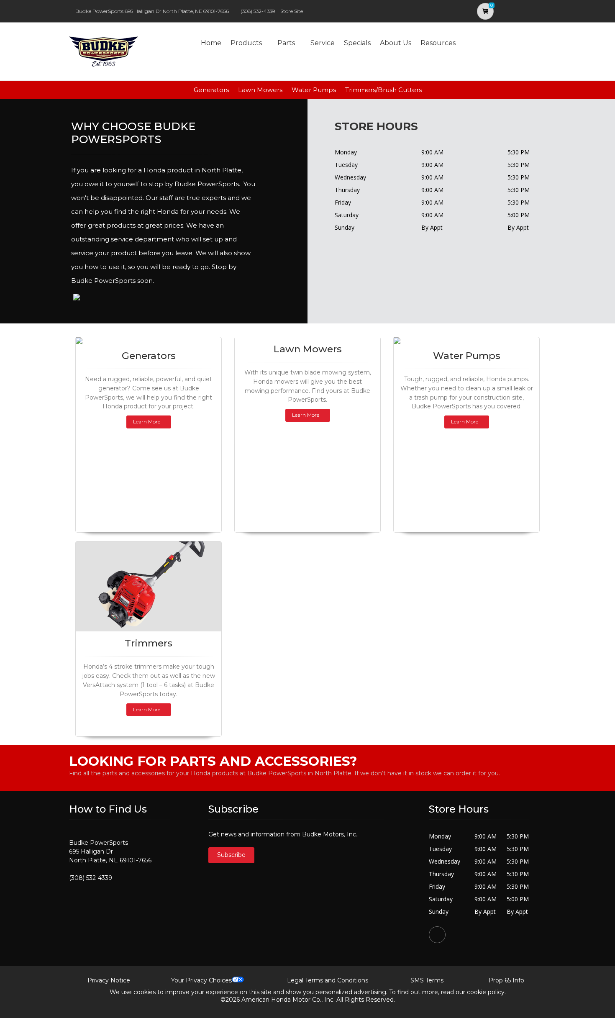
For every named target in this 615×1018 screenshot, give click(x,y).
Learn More (146, 421)
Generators (211, 90)
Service (322, 43)
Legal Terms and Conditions (327, 980)
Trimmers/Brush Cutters (383, 90)
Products (246, 43)
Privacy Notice (108, 980)
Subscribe (231, 855)
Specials (357, 43)
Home (211, 43)
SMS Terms (426, 980)
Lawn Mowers (260, 90)
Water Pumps (314, 90)
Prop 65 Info (506, 980)
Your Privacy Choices (201, 980)
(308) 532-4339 (258, 11)
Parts (286, 43)
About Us (395, 43)
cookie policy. (486, 992)
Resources (438, 43)
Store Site (291, 11)
